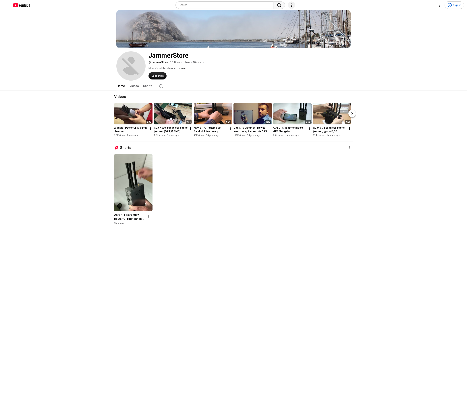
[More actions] (150, 128)
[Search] (279, 5)
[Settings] (439, 5)
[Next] (352, 113)
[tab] (120, 86)
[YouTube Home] (21, 5)
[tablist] (233, 86)
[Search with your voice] (291, 5)
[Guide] (6, 5)
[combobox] (226, 5)
